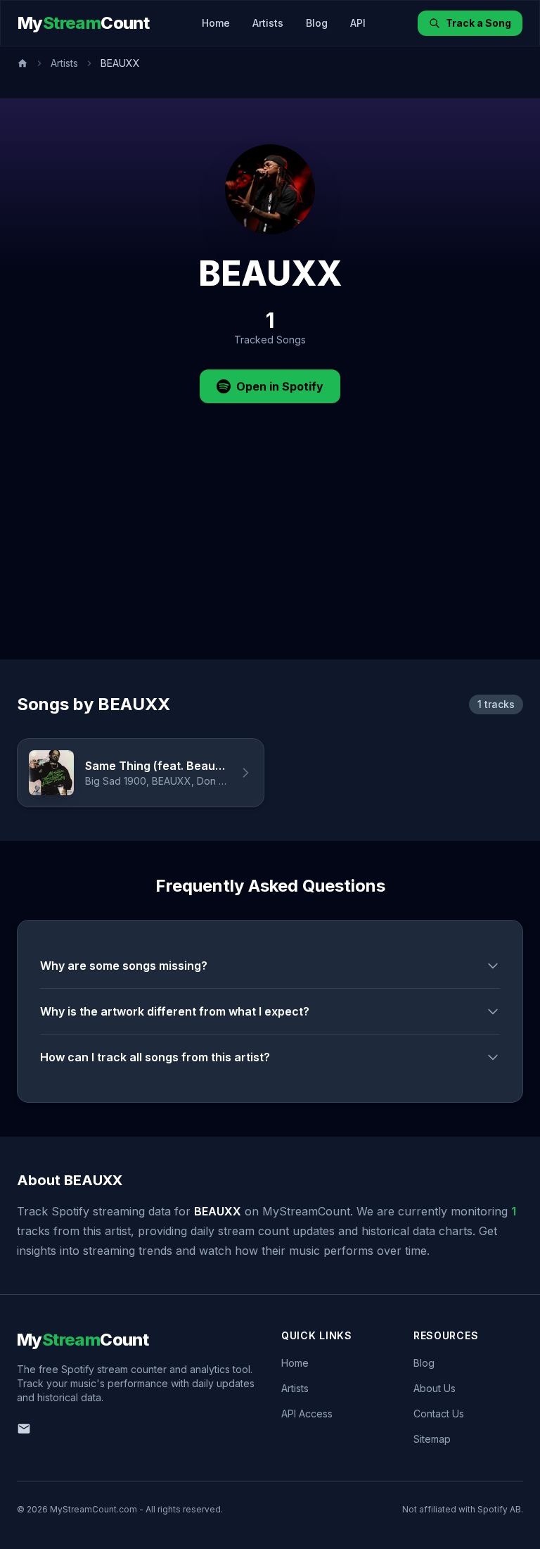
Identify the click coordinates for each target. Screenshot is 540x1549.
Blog (317, 23)
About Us (434, 1388)
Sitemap (432, 1439)
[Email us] (24, 1429)
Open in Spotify (279, 386)
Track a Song (478, 23)
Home (216, 23)
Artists (267, 23)
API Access (307, 1414)
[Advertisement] (270, 553)
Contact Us (438, 1414)
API (358, 23)
